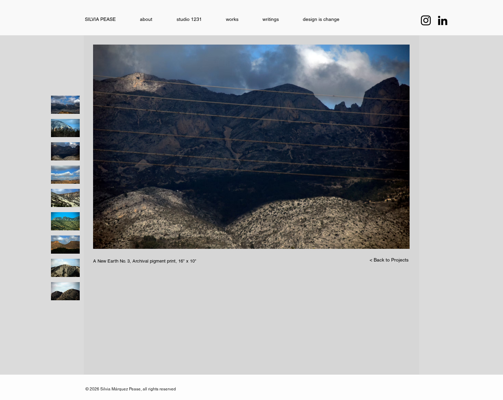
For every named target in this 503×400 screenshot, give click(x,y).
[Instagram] (426, 20)
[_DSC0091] (65, 221)
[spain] (65, 128)
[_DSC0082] (65, 175)
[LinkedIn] (442, 20)
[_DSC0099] (65, 151)
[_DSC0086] (65, 268)
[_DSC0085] (65, 198)
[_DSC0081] (65, 244)
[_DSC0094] (65, 105)
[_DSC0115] (65, 291)
